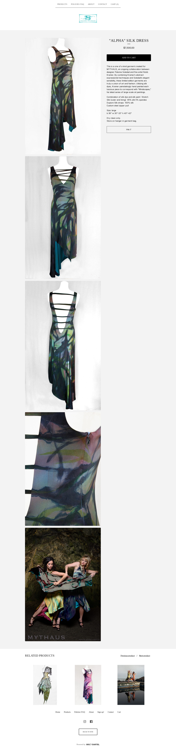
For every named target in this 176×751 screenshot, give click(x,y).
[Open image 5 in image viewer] (63, 584)
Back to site (88, 732)
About (91, 4)
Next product (144, 656)
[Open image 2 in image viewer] (63, 217)
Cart (119, 712)
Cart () (115, 4)
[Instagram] (85, 721)
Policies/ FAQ (77, 4)
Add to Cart (129, 58)
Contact (102, 4)
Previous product (128, 656)
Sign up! (100, 712)
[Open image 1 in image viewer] (63, 96)
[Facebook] (91, 721)
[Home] (88, 18)
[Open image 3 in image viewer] (63, 345)
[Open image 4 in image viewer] (63, 469)
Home (57, 712)
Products (62, 4)
